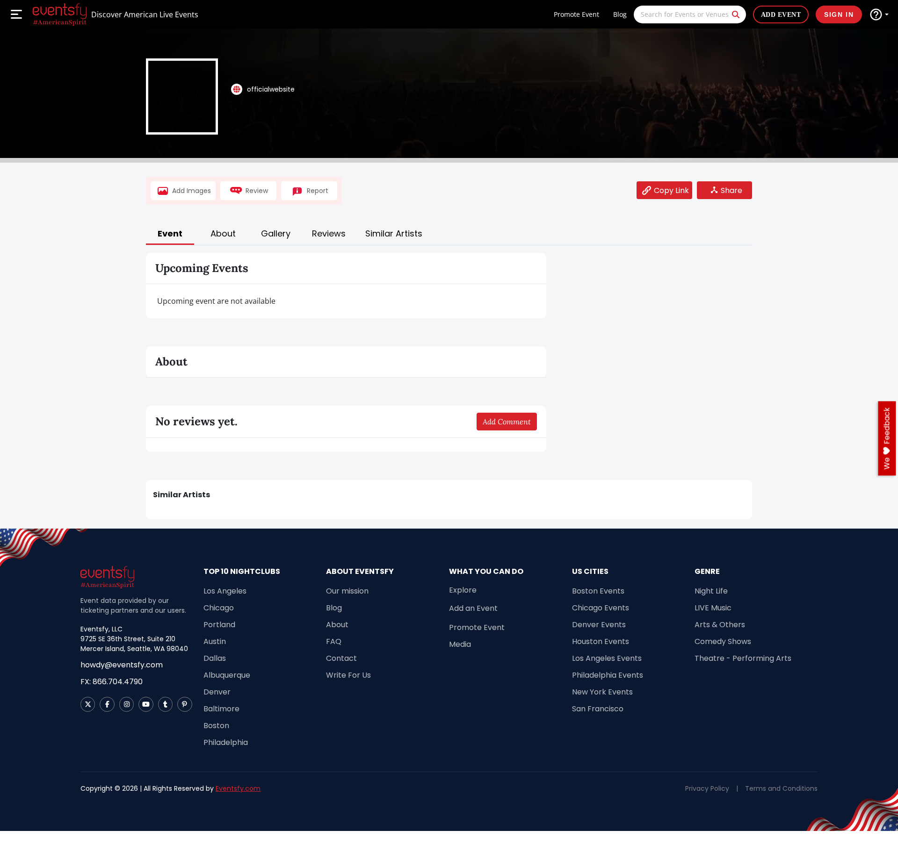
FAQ (333, 641)
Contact (341, 658)
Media (460, 644)
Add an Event (473, 608)
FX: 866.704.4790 (111, 681)
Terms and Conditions (781, 788)
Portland (219, 624)
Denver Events (599, 624)
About (337, 624)
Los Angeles (224, 591)
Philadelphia (225, 742)
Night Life (711, 591)
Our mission (347, 591)
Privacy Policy (707, 788)
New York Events (602, 692)
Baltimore (221, 708)
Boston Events (598, 591)
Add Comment (507, 421)
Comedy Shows (723, 641)
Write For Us (348, 675)
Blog (620, 14)
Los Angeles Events (607, 658)
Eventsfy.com (238, 788)
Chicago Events (600, 607)
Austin (214, 641)
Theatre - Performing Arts (743, 658)
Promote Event (576, 14)
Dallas (214, 658)
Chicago (218, 607)
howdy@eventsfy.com (121, 664)
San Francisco (597, 708)
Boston (216, 725)
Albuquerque (226, 675)
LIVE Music (713, 607)
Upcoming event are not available (216, 301)
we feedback (887, 439)
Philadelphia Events (607, 675)
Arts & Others (720, 624)
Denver (217, 692)
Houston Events (600, 641)
